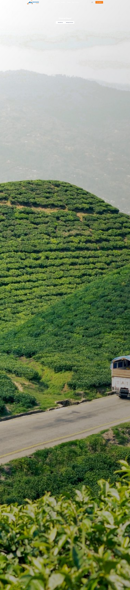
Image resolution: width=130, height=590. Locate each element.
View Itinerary (60, 22)
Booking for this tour (69, 22)
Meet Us (100, 2)
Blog (73, 2)
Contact (77, 2)
